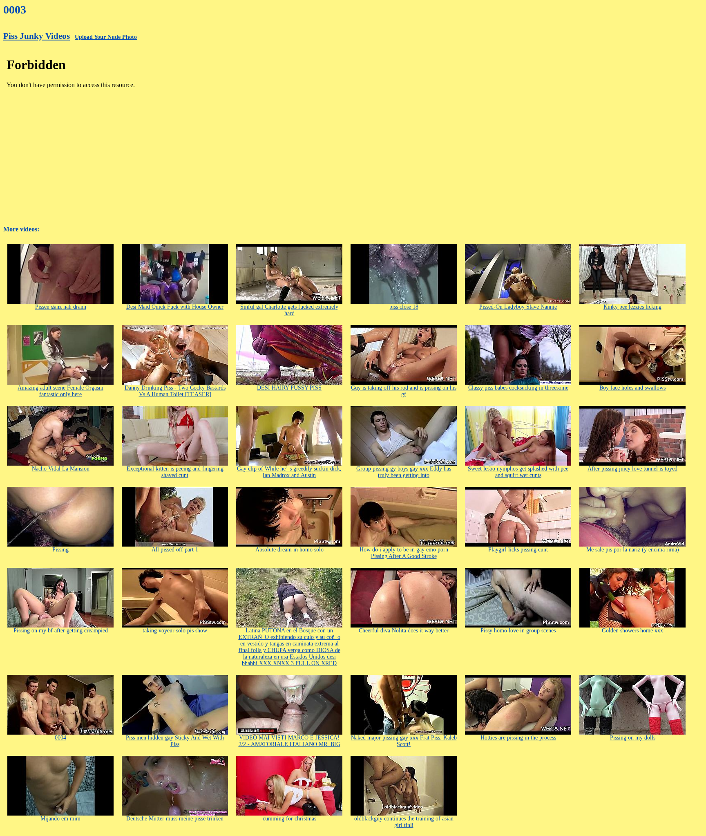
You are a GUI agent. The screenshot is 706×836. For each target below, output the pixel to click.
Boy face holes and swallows (632, 388)
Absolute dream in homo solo (289, 550)
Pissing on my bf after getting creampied (60, 631)
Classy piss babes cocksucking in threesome (518, 388)
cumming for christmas (289, 819)
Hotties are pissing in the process (518, 738)
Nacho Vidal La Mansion (60, 469)
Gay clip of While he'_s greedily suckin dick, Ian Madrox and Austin (289, 472)
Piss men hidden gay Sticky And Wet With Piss (175, 741)
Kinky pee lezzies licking (632, 307)
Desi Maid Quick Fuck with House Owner (174, 307)
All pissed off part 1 (175, 550)
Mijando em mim (60, 819)
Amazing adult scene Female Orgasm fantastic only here (60, 391)
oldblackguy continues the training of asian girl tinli (404, 822)
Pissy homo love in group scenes (518, 631)
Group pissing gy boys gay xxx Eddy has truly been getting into (403, 472)
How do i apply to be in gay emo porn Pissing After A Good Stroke (404, 553)
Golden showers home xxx (632, 631)
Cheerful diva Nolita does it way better (404, 631)
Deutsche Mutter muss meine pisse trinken (174, 819)
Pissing (60, 550)
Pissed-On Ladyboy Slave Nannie (518, 307)
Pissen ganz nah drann (60, 307)
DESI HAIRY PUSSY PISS (289, 388)
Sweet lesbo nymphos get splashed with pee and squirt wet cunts (518, 472)
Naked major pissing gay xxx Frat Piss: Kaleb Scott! (404, 741)
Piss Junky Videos (36, 36)
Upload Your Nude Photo (106, 37)
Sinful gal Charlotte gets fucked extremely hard (289, 310)
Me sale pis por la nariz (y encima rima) (632, 550)
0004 (60, 738)
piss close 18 (403, 307)
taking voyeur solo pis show (175, 631)
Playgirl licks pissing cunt (518, 550)
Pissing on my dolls (632, 738)
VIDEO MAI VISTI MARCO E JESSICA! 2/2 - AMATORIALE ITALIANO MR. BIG (289, 741)
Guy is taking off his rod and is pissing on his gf (403, 391)
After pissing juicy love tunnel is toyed (632, 469)
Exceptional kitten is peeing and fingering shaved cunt (175, 472)
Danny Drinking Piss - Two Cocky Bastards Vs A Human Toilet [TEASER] (175, 391)
